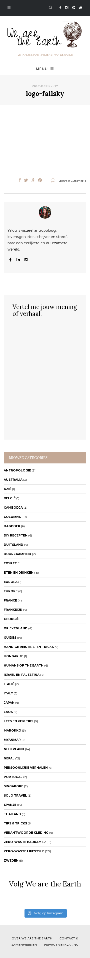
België (10, 498)
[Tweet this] (26, 180)
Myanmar (12, 740)
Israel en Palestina (22, 675)
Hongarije (13, 656)
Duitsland (13, 545)
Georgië (11, 619)
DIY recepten (16, 535)
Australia (13, 480)
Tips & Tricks (15, 823)
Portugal (13, 777)
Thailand (12, 814)
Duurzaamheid (17, 554)
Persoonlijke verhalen (26, 767)
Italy (8, 693)
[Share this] (18, 180)
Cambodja (13, 507)
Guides (10, 637)
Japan (9, 702)
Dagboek (12, 526)
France (10, 600)
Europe (11, 591)
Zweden (11, 860)
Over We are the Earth (32, 938)
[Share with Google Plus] (33, 180)
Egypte (10, 563)
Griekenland (16, 628)
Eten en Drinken (19, 572)
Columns (12, 517)
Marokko (12, 730)
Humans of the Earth (24, 665)
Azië (7, 489)
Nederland (14, 749)
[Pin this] (41, 180)
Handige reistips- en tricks (29, 647)
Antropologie (17, 470)
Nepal (9, 758)
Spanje (10, 805)
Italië (9, 684)
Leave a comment (72, 181)
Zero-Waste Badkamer (25, 842)
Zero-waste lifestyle (24, 851)
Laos (8, 712)
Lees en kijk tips (18, 721)
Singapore (13, 786)
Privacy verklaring (61, 944)
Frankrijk (13, 610)
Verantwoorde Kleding (26, 832)
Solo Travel (15, 795)
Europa (11, 582)
